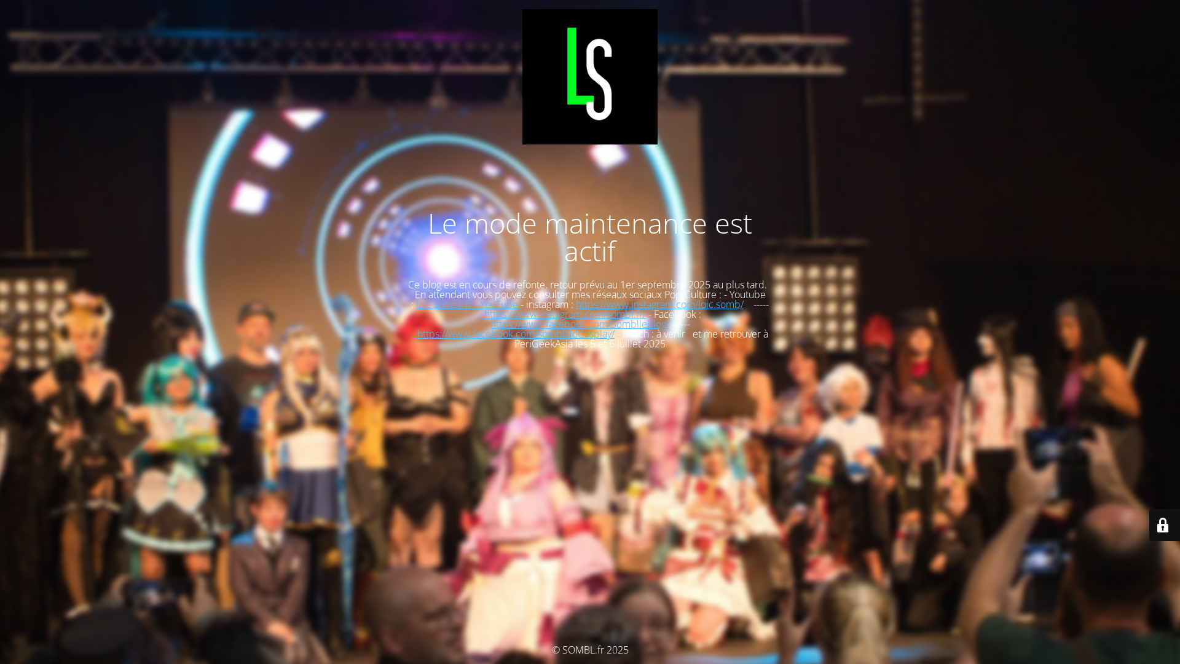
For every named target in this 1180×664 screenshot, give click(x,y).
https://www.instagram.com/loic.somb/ (660, 304)
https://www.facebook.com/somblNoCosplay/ (516, 334)
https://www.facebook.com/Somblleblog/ (579, 324)
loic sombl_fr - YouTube (467, 304)
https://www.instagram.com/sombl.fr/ (565, 314)
